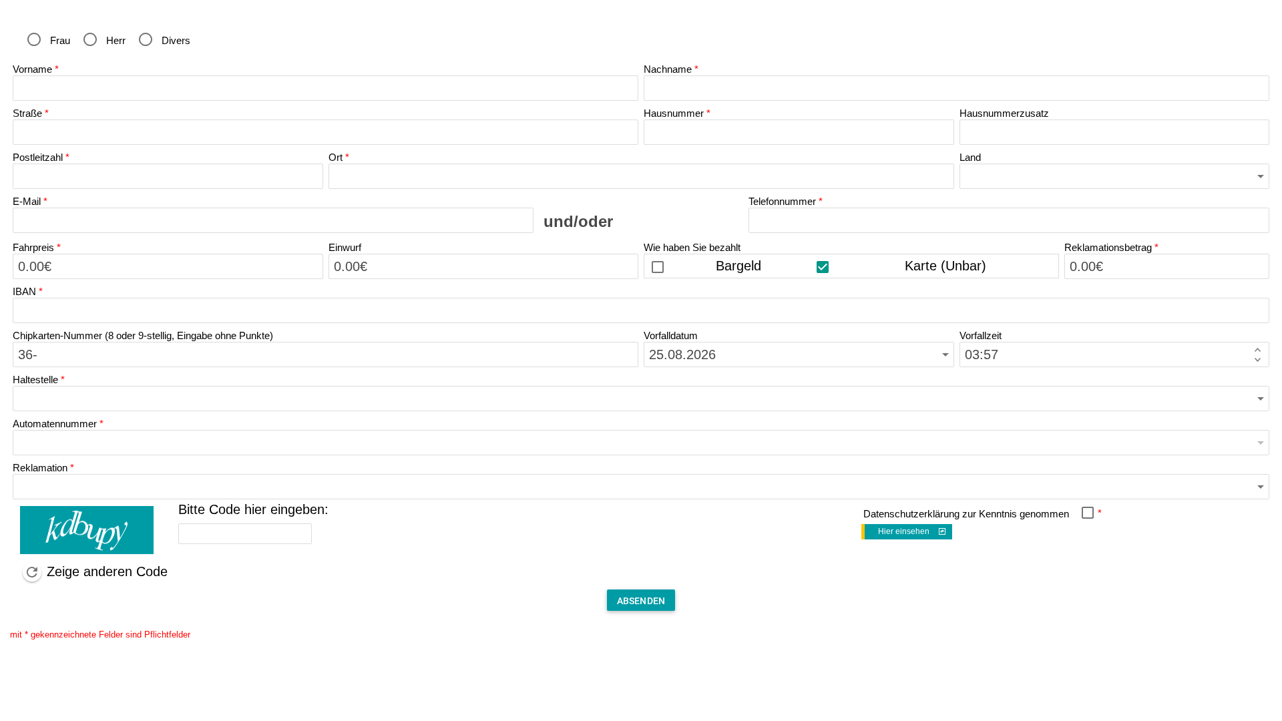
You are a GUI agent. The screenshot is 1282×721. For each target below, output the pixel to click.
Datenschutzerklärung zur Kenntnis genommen (966, 513)
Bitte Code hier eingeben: (253, 509)
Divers (176, 40)
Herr (116, 40)
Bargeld (738, 265)
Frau (60, 40)
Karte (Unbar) (945, 265)
